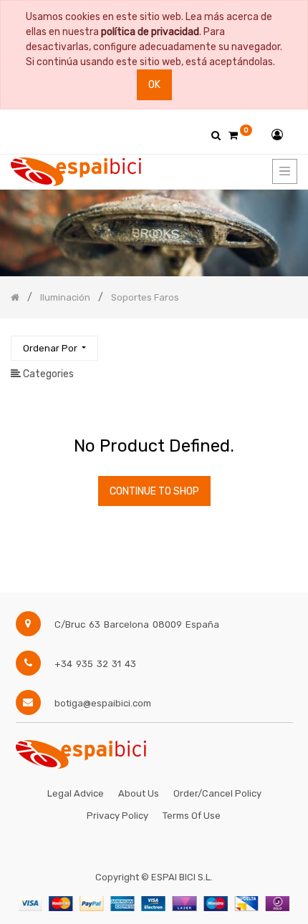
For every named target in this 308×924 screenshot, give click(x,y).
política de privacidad (150, 32)
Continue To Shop (154, 491)
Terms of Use (192, 815)
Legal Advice (75, 793)
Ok (154, 85)
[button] (54, 348)
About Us (138, 793)
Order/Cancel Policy (217, 793)
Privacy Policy (117, 815)
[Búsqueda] (285, 342)
